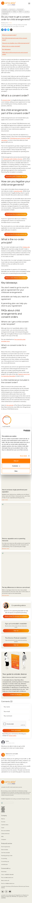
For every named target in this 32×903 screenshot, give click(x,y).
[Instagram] (6, 891)
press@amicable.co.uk (8, 877)
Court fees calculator (5, 852)
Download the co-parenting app (16, 214)
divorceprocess (12, 9)
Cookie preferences (5, 833)
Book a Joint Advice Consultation (16, 278)
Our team (3, 821)
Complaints (3, 839)
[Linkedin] (2, 891)
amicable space (4, 864)
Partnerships (3, 871)
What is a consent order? (9, 35)
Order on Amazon (16, 694)
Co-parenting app (5, 861)
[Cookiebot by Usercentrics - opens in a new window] (23, 431)
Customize (15, 466)
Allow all (16, 460)
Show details (23, 456)
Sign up (16, 630)
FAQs (2, 836)
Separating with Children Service (13, 159)
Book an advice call (5, 880)
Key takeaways (6, 49)
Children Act (26, 247)
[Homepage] (8, 3)
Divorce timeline (4, 849)
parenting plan (18, 191)
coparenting (26, 11)
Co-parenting (4, 858)
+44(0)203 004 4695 (9, 874)
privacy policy (12, 735)
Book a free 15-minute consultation (16, 616)
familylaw (14, 11)
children (20, 11)
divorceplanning (20, 9)
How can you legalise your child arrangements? (15, 43)
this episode (9, 405)
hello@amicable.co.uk (9, 883)
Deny (16, 471)
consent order (6, 100)
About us (3, 818)
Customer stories (4, 824)
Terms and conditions (5, 830)
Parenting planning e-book (6, 855)
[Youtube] (10, 891)
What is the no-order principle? (11, 46)
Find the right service (5, 846)
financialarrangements (6, 11)
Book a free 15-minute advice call (16, 234)
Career (2, 827)
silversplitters (4, 9)
